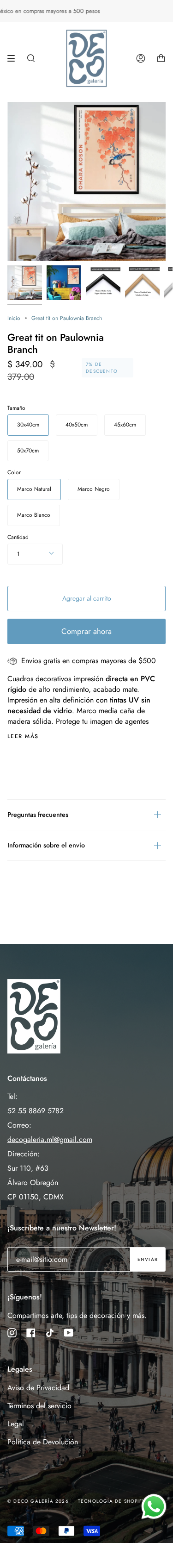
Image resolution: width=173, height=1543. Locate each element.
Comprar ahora (86, 631)
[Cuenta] (140, 58)
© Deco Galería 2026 (38, 1501)
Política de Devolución (42, 1441)
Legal (15, 1423)
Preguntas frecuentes (37, 814)
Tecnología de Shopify (111, 1501)
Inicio (13, 318)
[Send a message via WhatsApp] (153, 1506)
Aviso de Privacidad (38, 1387)
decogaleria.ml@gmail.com (49, 1139)
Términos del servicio (39, 1405)
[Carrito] (161, 58)
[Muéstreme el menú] (14, 58)
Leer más (23, 736)
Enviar (147, 1259)
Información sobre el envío (46, 845)
